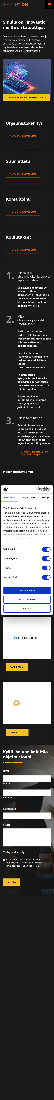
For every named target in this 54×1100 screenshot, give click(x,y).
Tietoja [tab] (45, 497)
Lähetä (11, 882)
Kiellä (27, 608)
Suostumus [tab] (9, 497)
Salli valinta (27, 599)
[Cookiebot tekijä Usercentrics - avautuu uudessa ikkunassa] (38, 489)
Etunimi (6, 783)
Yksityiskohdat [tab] (28, 497)
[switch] (46, 558)
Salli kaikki (27, 590)
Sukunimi (7, 797)
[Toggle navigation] (49, 4)
